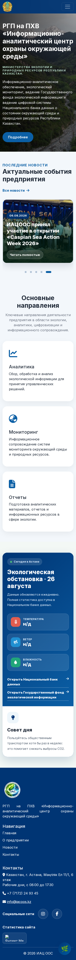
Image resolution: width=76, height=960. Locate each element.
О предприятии (16, 840)
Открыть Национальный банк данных (32, 681)
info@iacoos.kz (19, 902)
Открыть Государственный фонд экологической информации (35, 694)
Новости (10, 847)
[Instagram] (43, 914)
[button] (27, 272)
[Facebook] (57, 914)
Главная (9, 833)
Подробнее (18, 137)
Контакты (11, 854)
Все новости (14, 190)
